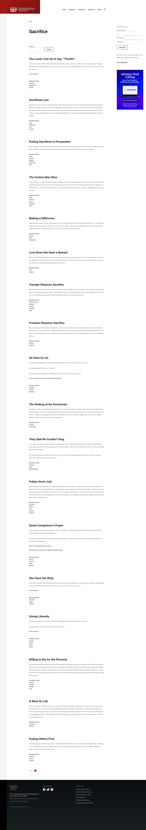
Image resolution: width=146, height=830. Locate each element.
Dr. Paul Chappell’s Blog (82, 800)
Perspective (32, 162)
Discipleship (32, 239)
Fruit (30, 508)
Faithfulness (32, 125)
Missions (31, 158)
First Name (120, 38)
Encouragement (33, 469)
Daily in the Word (80, 797)
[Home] (25, 787)
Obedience (32, 504)
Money (31, 642)
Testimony (32, 756)
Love (30, 127)
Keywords (31, 46)
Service (31, 506)
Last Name (120, 42)
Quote (30, 156)
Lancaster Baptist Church (83, 789)
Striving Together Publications (84, 792)
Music (30, 467)
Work (30, 197)
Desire (31, 205)
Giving (31, 601)
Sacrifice (31, 87)
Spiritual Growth (33, 302)
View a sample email (122, 62)
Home (30, 21)
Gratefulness (32, 85)
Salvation (31, 387)
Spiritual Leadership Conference (84, 802)
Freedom (31, 304)
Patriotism (31, 83)
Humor (31, 644)
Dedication (32, 203)
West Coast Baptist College (83, 794)
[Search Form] (105, 9)
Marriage (31, 686)
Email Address (121, 30)
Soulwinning (32, 426)
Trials (30, 123)
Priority (31, 201)
